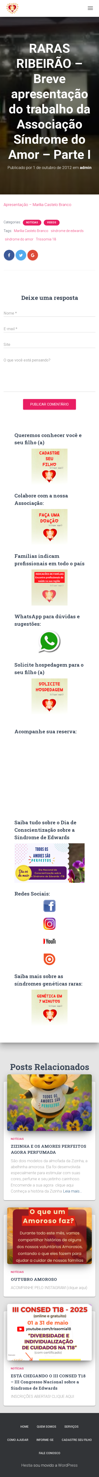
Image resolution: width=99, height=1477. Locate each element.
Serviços (71, 1426)
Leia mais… (72, 1191)
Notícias (32, 222)
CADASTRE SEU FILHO (77, 1440)
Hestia (26, 1465)
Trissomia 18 (46, 239)
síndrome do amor (19, 239)
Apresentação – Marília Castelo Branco (37, 204)
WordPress (68, 1465)
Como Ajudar (17, 1440)
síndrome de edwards (67, 231)
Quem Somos (46, 1426)
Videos (51, 222)
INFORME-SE (45, 1440)
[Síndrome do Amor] (12, 8)
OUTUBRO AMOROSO (34, 1279)
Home (24, 1426)
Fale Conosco (49, 1453)
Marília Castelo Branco (31, 231)
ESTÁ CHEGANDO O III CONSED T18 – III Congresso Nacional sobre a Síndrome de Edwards (48, 1382)
